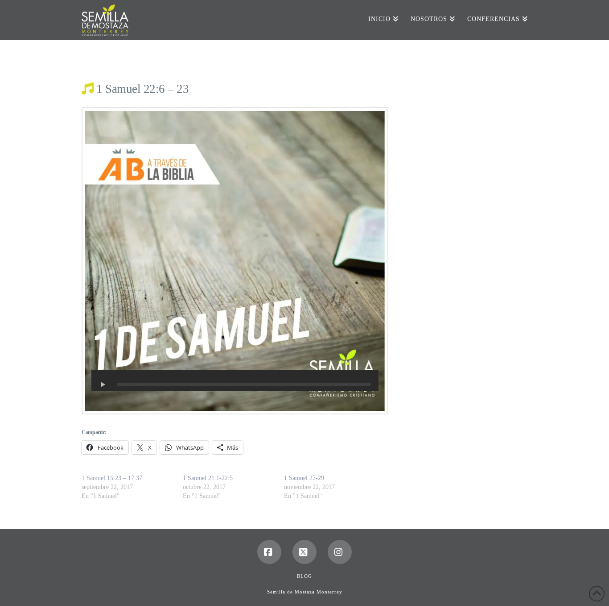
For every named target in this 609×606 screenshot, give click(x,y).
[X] (304, 552)
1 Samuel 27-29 (304, 478)
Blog (304, 576)
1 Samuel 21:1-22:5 (208, 478)
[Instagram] (340, 552)
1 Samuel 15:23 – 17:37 (112, 478)
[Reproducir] (103, 384)
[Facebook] (269, 552)
